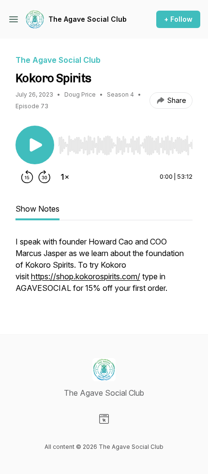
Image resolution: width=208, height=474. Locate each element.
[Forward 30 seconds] (44, 177)
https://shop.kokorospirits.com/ (85, 276)
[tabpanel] (104, 269)
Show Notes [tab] (37, 209)
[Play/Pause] (34, 145)
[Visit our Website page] (104, 419)
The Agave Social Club (87, 19)
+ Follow (178, 19)
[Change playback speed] (64, 177)
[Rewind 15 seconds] (27, 177)
